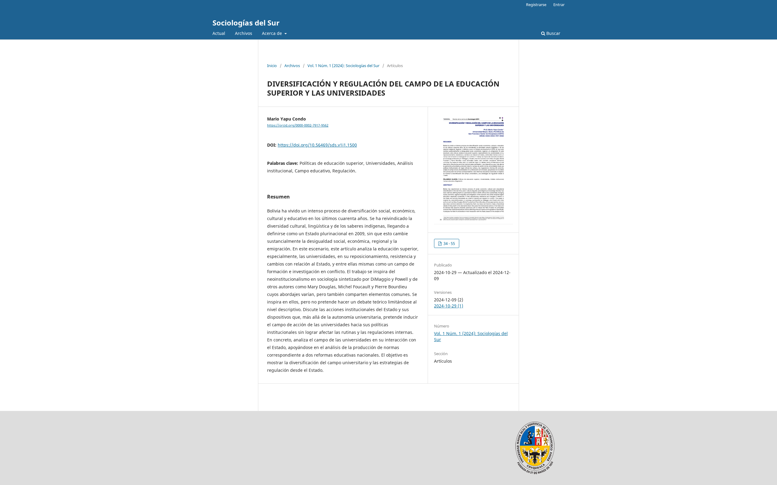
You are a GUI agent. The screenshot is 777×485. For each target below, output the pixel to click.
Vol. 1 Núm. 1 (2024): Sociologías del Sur (343, 65)
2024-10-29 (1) (448, 306)
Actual (218, 33)
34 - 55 (449, 243)
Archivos (243, 33)
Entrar (559, 4)
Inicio (272, 65)
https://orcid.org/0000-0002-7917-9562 (297, 125)
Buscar (552, 33)
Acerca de (272, 33)
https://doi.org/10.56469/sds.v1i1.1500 (317, 145)
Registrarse (536, 4)
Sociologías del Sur (246, 23)
